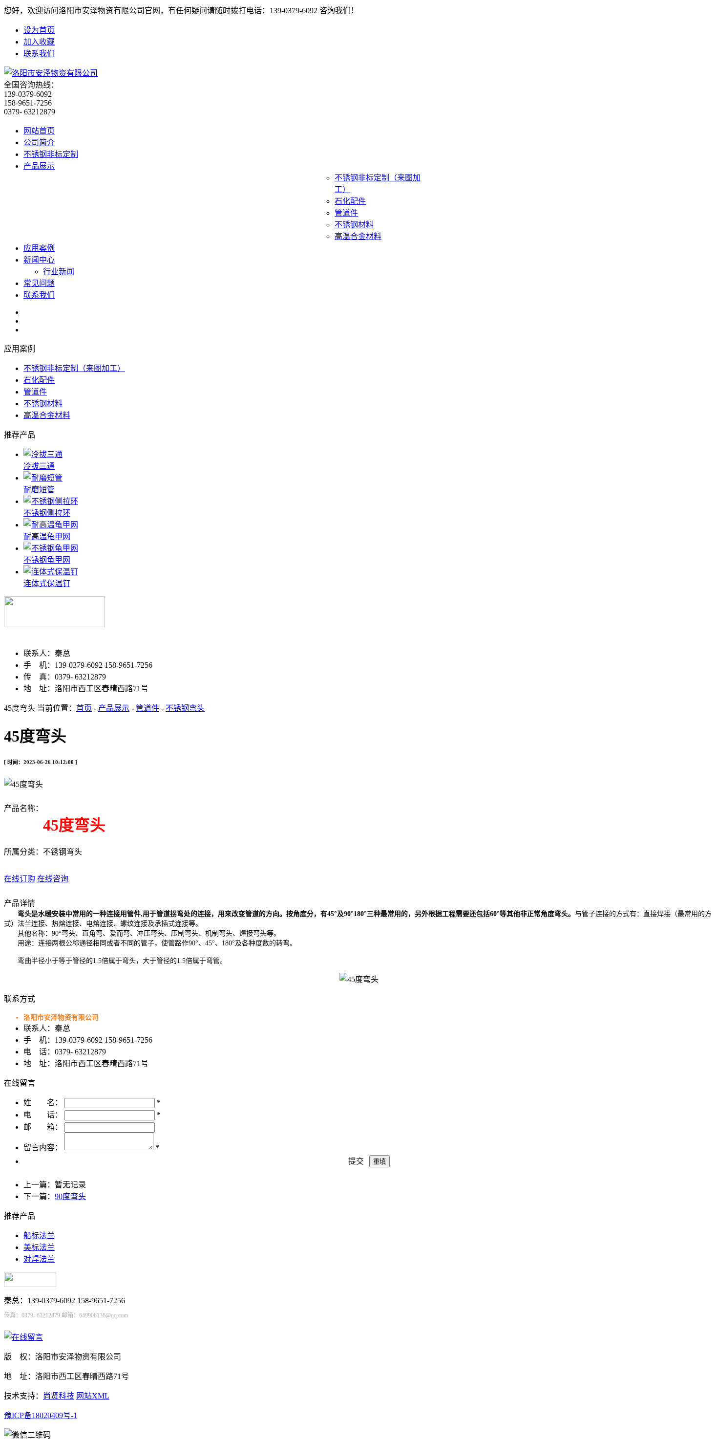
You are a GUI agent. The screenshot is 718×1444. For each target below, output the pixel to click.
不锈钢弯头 (185, 708)
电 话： (43, 1115)
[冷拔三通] (43, 454)
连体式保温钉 (46, 583)
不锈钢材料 (354, 224)
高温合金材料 (358, 236)
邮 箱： (43, 1127)
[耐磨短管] (43, 478)
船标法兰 (39, 1235)
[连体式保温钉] (50, 572)
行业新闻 (58, 271)
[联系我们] (23, 1337)
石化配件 (350, 201)
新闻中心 (39, 260)
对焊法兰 (39, 1259)
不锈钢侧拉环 (46, 513)
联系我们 (39, 53)
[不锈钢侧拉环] (50, 501)
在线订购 (19, 879)
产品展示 (39, 166)
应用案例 (39, 248)
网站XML (92, 1396)
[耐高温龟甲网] (50, 525)
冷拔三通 (39, 466)
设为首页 (39, 30)
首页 (84, 708)
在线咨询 (52, 879)
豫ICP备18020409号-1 (40, 1415)
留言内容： (43, 1147)
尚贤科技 (58, 1396)
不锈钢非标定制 (50, 154)
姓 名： (43, 1102)
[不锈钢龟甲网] (50, 548)
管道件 (346, 213)
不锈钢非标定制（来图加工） (74, 368)
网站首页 (39, 131)
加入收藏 (39, 42)
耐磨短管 (39, 489)
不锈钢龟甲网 (46, 560)
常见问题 (39, 283)
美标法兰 (39, 1247)
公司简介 (39, 142)
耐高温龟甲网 (46, 536)
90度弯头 (70, 1196)
